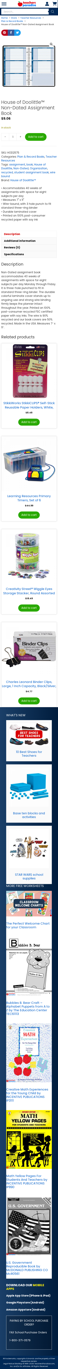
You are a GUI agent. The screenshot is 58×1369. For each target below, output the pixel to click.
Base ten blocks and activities (29, 815)
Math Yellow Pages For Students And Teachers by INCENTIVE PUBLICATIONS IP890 (26, 1181)
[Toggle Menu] (4, 3)
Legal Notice (8, 1363)
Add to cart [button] (29, 422)
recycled (7, 172)
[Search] (52, 11)
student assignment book (31, 172)
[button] (51, 44)
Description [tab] (12, 234)
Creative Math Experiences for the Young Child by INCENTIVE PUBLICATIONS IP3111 (27, 1095)
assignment (17, 164)
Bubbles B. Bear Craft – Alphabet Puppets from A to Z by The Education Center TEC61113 (28, 1008)
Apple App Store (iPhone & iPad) (28, 1295)
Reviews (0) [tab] (12, 247)
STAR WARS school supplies (29, 876)
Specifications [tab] (14, 254)
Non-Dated (21, 168)
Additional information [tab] (20, 241)
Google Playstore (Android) (25, 1302)
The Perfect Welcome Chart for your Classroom (28, 925)
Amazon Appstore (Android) (25, 1309)
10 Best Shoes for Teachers (29, 754)
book (29, 164)
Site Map (19, 1363)
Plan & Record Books (30, 157)
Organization (38, 168)
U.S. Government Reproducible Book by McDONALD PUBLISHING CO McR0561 (27, 1268)
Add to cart (35, 137)
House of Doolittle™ (23, 180)
